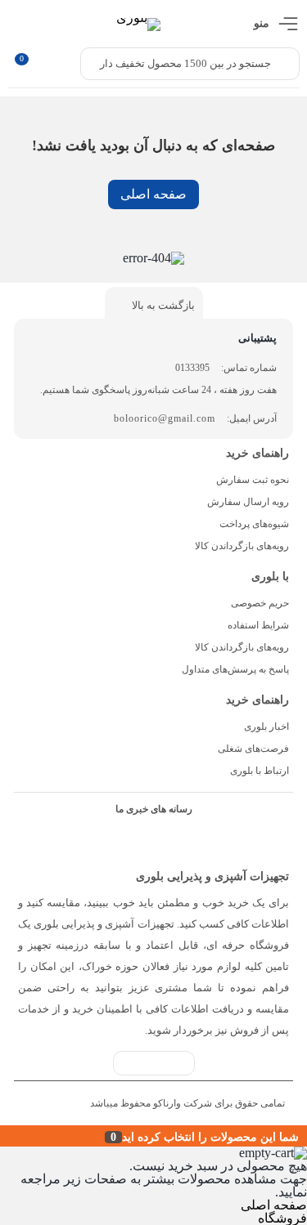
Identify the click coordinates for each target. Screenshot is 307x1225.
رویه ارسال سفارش (248, 501)
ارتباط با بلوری (259, 770)
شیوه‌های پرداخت (254, 524)
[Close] (4, 1135)
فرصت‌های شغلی (253, 748)
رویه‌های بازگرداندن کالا (242, 546)
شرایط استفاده (258, 625)
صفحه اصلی (153, 194)
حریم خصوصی (260, 603)
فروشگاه (282, 1218)
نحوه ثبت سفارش (252, 479)
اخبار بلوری (266, 726)
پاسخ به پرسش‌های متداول (235, 669)
